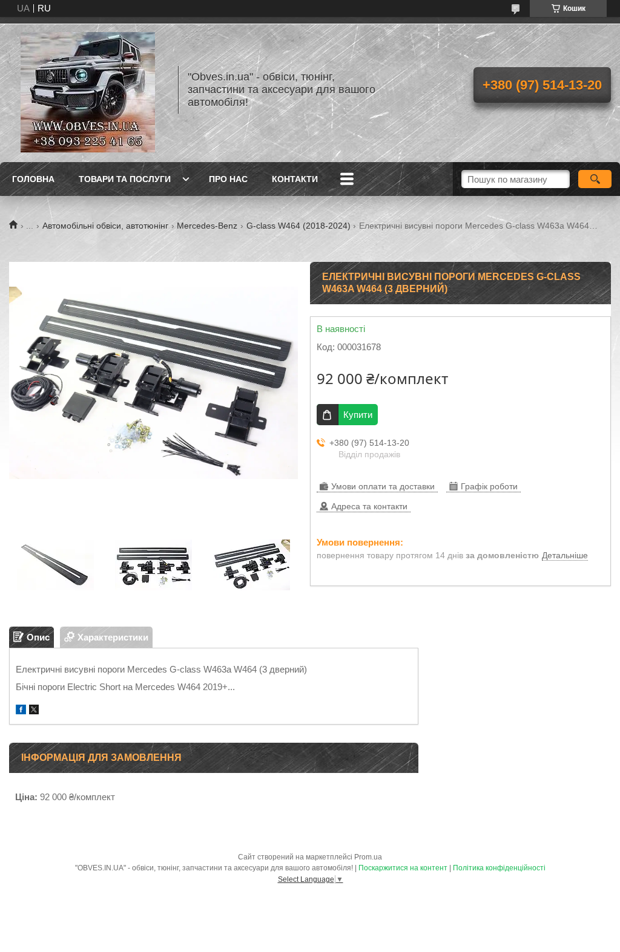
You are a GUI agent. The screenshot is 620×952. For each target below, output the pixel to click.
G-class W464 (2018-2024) (298, 225)
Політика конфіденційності (499, 868)
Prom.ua (368, 857)
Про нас (228, 179)
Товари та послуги (125, 179)
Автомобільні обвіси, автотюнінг (105, 225)
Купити (357, 414)
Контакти (295, 179)
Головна (33, 179)
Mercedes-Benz (207, 225)
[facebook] (21, 711)
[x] (34, 711)
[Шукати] (595, 179)
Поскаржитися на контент (402, 868)
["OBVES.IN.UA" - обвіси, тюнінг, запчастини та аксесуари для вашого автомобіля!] (88, 89)
